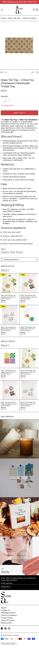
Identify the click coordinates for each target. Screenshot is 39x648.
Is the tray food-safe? (11, 232)
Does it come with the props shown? (18, 244)
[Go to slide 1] (1, 72)
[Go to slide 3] (4, 72)
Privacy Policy (6, 618)
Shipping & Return (8, 613)
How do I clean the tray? (13, 236)
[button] (34, 10)
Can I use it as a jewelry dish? (15, 240)
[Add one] (8, 100)
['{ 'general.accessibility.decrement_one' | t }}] (1, 100)
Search (3, 608)
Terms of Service (8, 620)
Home (3, 18)
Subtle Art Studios (13, 635)
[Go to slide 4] (6, 72)
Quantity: (4, 96)
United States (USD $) (8, 643)
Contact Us (5, 610)
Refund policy (6, 623)
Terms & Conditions (9, 615)
